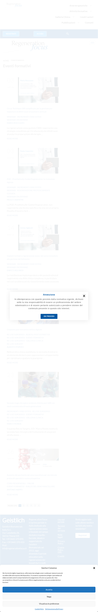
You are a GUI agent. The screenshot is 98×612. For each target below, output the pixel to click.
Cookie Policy (39, 609)
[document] (49, 306)
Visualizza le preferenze (49, 604)
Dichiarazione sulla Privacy (54, 609)
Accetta (49, 589)
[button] (94, 568)
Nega (49, 596)
